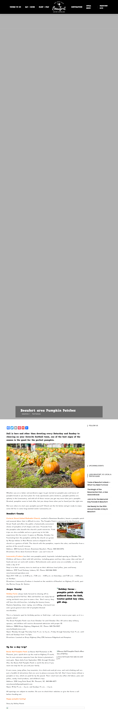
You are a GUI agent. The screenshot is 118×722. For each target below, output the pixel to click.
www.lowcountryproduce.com (17, 573)
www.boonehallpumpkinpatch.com (19, 684)
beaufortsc (25, 414)
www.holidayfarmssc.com (16, 629)
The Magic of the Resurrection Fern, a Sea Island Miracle (97, 492)
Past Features (36, 414)
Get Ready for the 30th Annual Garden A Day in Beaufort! (97, 509)
